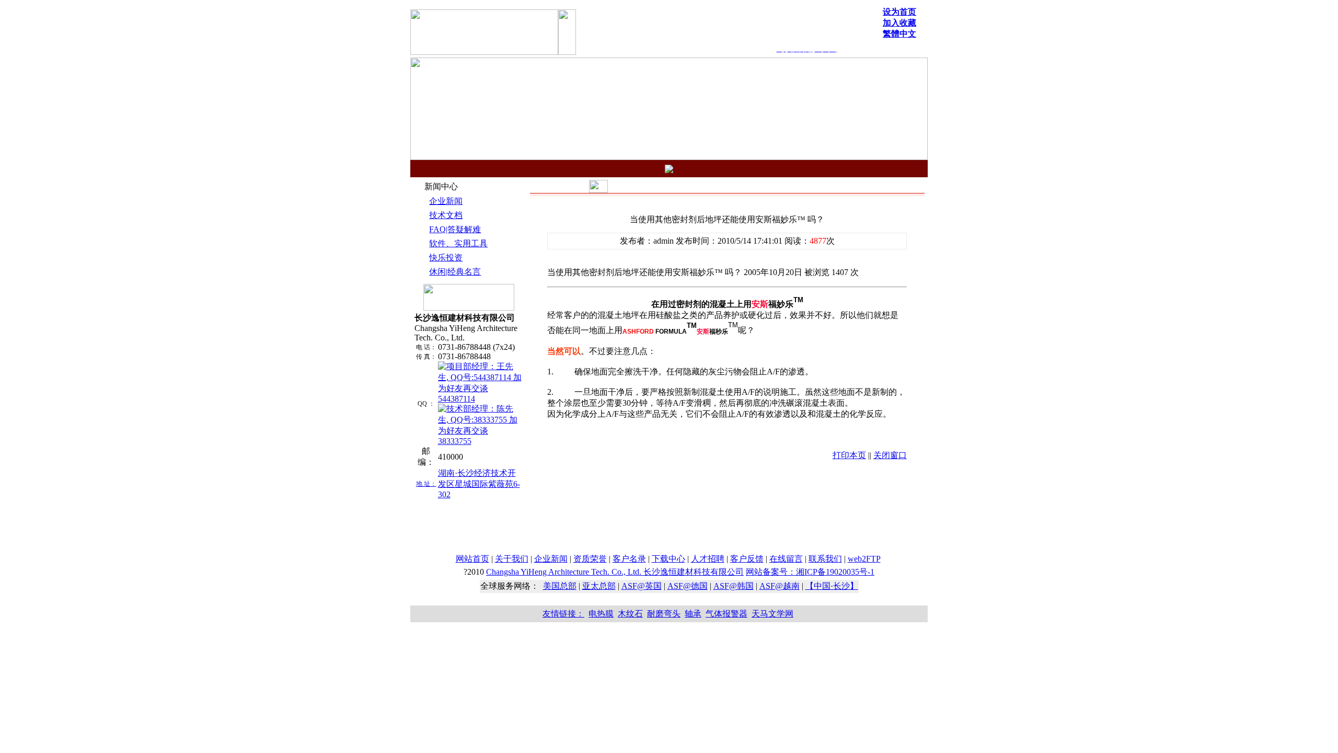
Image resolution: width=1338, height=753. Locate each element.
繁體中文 (899, 33)
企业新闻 (446, 201)
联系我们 (825, 558)
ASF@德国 (687, 585)
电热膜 (601, 613)
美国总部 (559, 585)
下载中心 (668, 558)
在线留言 (786, 558)
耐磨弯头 (663, 613)
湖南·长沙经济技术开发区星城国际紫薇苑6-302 (479, 484)
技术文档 (446, 215)
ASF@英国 (641, 585)
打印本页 (849, 455)
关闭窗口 (890, 455)
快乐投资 (446, 257)
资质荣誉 (590, 558)
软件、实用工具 (458, 243)
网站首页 (472, 558)
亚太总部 (599, 585)
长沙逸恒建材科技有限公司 (615, 571)
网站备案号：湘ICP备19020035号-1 (810, 571)
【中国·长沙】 (831, 585)
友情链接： (563, 613)
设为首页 (899, 11)
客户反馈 (747, 558)
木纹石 (630, 613)
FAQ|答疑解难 (455, 229)
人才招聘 (707, 558)
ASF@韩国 (733, 585)
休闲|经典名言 (455, 271)
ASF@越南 (779, 585)
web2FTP (864, 558)
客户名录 (629, 558)
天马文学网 (772, 613)
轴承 (693, 613)
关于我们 (511, 558)
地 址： (426, 483)
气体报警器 (726, 613)
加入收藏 (899, 22)
